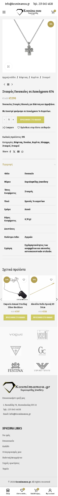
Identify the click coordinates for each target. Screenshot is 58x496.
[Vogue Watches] (15, 335)
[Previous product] (4, 84)
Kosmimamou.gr (23, 482)
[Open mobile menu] (4, 12)
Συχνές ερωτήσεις (10, 463)
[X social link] (14, 152)
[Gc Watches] (42, 351)
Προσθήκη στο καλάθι (30, 119)
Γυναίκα (27, 142)
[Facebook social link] (10, 152)
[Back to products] (8, 84)
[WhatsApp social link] (22, 152)
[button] (15, 317)
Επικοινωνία (8, 441)
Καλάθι (5, 446)
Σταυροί (46, 77)
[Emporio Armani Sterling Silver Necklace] (15, 288)
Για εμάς (6, 435)
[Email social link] (18, 152)
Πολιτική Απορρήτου (12, 457)
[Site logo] (29, 12)
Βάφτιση (23, 77)
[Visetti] (42, 335)
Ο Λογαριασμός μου (11, 452)
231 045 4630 (45, 4)
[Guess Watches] (15, 351)
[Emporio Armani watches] (42, 367)
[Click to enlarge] (8, 66)
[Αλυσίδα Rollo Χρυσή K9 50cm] (43, 288)
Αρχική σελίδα (9, 77)
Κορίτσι (35, 77)
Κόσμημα (45, 142)
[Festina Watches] (15, 367)
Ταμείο (5, 468)
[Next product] (12, 84)
